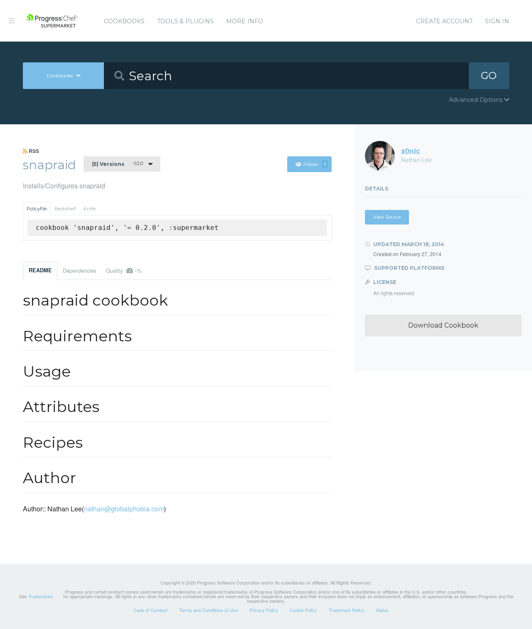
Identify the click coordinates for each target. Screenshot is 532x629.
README (40, 270)
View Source (387, 217)
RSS (33, 151)
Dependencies (79, 270)
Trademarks (40, 596)
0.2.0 (117, 163)
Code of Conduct (150, 610)
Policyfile (37, 209)
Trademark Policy (346, 610)
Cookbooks (124, 21)
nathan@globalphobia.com (124, 508)
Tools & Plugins (185, 21)
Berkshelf (65, 209)
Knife (90, 209)
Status (382, 610)
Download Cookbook (443, 325)
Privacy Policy (263, 610)
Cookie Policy (303, 610)
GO (489, 75)
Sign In (497, 21)
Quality (124, 270)
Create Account (444, 21)
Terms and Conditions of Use (208, 610)
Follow (314, 164)
